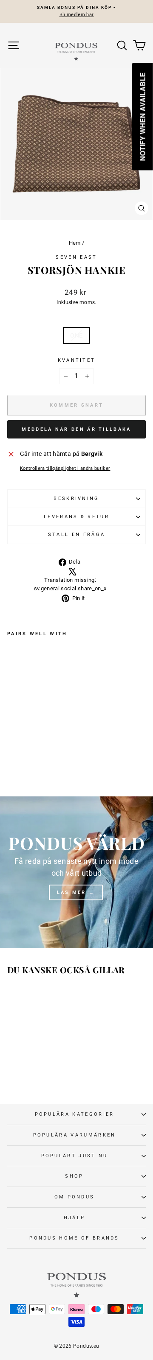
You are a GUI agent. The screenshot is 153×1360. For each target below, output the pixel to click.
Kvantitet (77, 360)
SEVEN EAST (76, 257)
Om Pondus (74, 1197)
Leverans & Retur (76, 516)
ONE (76, 335)
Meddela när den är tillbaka (76, 429)
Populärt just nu (74, 1156)
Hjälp (74, 1217)
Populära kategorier (74, 1114)
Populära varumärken (74, 1135)
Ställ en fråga (76, 534)
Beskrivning (76, 498)
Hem (75, 243)
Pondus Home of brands (74, 1238)
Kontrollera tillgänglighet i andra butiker (65, 468)
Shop (74, 1176)
